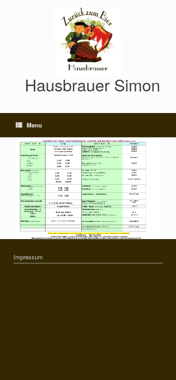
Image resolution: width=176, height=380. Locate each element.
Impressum (28, 257)
